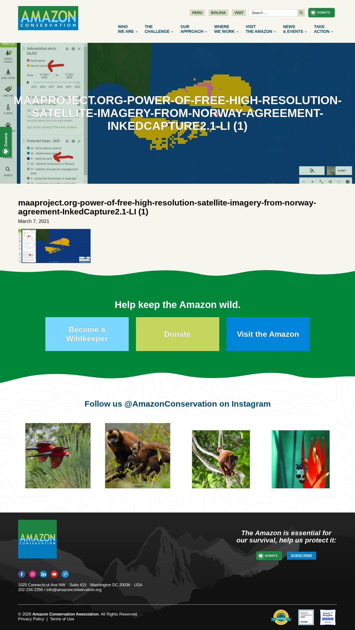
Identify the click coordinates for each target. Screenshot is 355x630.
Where (224, 29)
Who (126, 29)
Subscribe (301, 556)
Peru (197, 13)
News (293, 29)
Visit (238, 13)
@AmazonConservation (170, 403)
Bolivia (218, 13)
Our (191, 29)
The (157, 29)
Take (321, 29)
